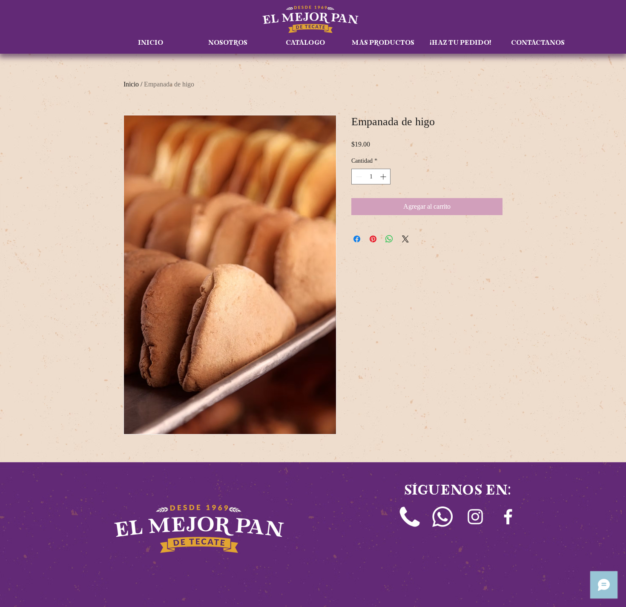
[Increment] (384, 176)
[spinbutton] (371, 176)
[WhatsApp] (442, 516)
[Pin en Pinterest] (373, 239)
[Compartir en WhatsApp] (389, 239)
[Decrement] (358, 176)
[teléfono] (409, 516)
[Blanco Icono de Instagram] (475, 516)
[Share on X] (405, 239)
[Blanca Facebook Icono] (508, 516)
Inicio (131, 84)
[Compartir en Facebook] (357, 239)
